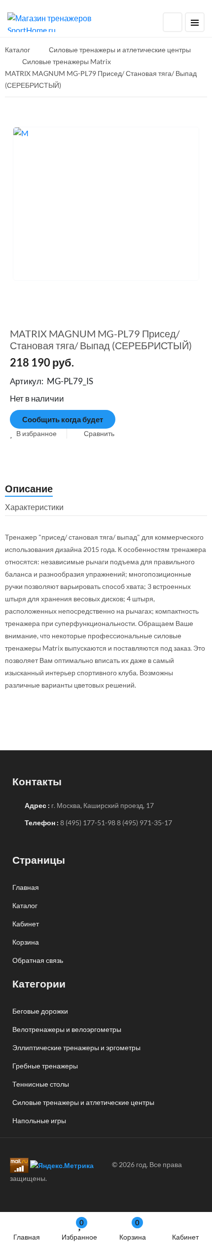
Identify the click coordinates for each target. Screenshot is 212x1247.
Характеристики (34, 507)
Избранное (79, 1229)
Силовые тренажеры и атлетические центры (83, 1102)
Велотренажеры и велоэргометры (66, 1029)
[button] (33, 433)
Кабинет (185, 1237)
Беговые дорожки (40, 1011)
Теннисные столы (40, 1084)
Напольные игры (39, 1120)
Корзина (132, 1229)
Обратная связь (37, 960)
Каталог (24, 905)
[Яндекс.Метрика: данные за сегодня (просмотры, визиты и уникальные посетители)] (62, 1165)
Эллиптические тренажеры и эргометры (76, 1047)
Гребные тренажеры (45, 1066)
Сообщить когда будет (62, 419)
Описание (29, 488)
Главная (26, 1237)
